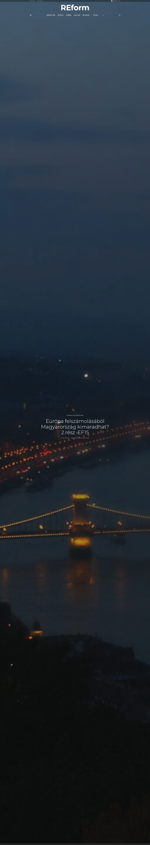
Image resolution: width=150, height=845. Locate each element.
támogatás (40, 1)
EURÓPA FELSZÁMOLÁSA (75, 415)
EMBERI (68, 15)
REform (75, 7)
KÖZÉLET (61, 15)
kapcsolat (32, 1)
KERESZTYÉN (51, 15)
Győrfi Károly (65, 438)
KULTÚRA (77, 15)
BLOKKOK (86, 15)
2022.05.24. (74, 438)
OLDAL (95, 15)
